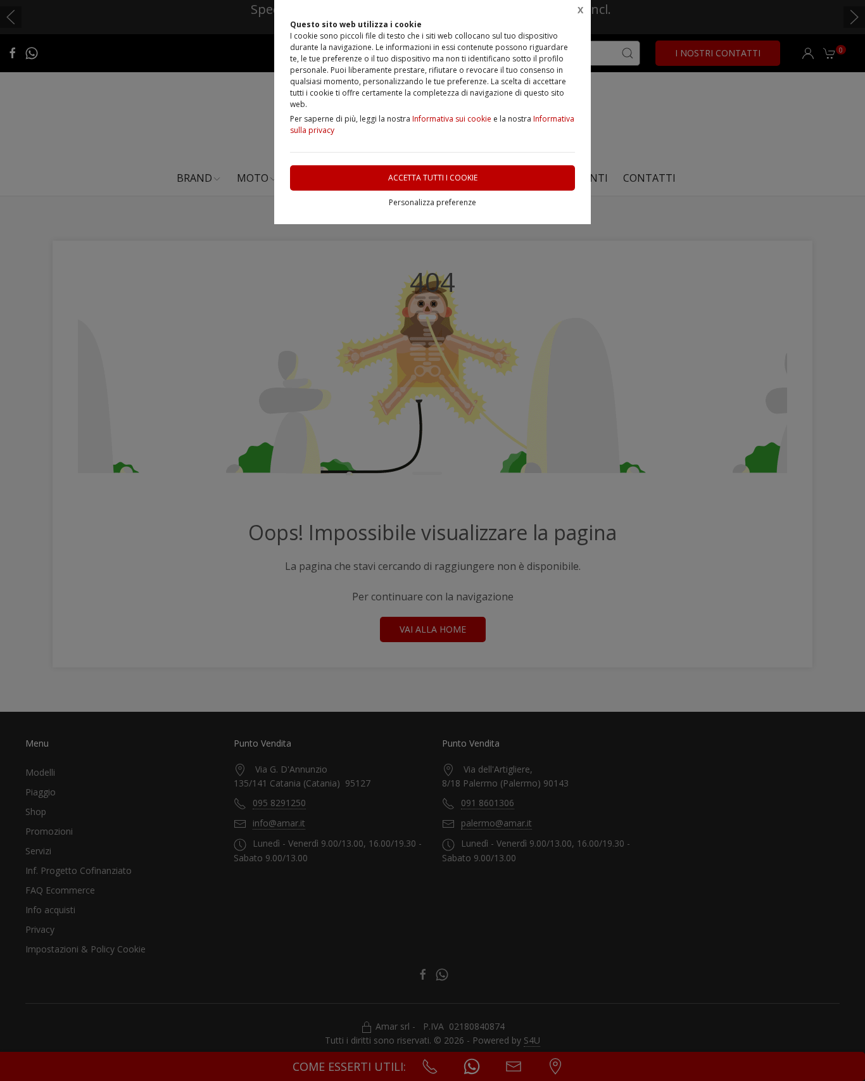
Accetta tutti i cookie (432, 177)
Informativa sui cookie (451, 118)
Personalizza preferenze (432, 202)
